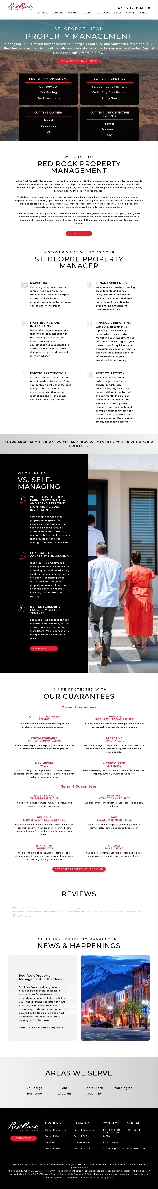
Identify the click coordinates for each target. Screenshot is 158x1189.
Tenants (73, 12)
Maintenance (81, 1142)
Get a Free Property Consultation (79, 869)
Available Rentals (109, 12)
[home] (20, 7)
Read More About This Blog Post (40, 1027)
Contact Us (79, 233)
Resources (48, 126)
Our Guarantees (48, 98)
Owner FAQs (52, 1136)
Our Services (48, 86)
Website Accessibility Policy (98, 1177)
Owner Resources (55, 1130)
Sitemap (143, 1164)
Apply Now (109, 98)
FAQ (48, 132)
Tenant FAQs (81, 1136)
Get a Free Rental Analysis (79, 61)
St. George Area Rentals (109, 86)
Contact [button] (144, 12)
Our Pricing (48, 92)
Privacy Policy (80, 1167)
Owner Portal (52, 1148)
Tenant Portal (82, 1148)
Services (42, 12)
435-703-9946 (131, 8)
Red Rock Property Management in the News (41, 977)
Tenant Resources (84, 1130)
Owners (58, 12)
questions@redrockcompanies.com (123, 1148)
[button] (147, 8)
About (130, 12)
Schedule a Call (44, 648)
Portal (48, 120)
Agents (88, 12)
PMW (132, 1164)
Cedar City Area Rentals (109, 92)
